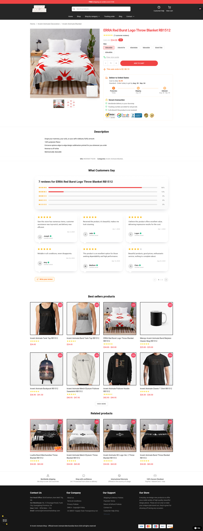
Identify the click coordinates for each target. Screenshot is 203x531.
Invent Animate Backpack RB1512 (44, 388)
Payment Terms (109, 501)
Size (105, 44)
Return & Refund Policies (112, 504)
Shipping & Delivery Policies (113, 498)
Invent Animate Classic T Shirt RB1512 (156, 388)
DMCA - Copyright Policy (76, 507)
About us (70, 498)
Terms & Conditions (74, 501)
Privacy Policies (72, 504)
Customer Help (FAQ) (111, 511)
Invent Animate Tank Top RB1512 (44, 338)
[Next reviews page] (166, 280)
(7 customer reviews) (121, 35)
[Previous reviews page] (155, 280)
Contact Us (108, 507)
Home (32, 24)
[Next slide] (96, 63)
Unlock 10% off (5, 520)
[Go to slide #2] (71, 104)
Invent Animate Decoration (49, 24)
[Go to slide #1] (58, 104)
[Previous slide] (33, 63)
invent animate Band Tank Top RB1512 (83, 338)
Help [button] (198, 528)
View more (101, 404)
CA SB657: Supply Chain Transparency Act (82, 511)
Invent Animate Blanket (72, 24)
